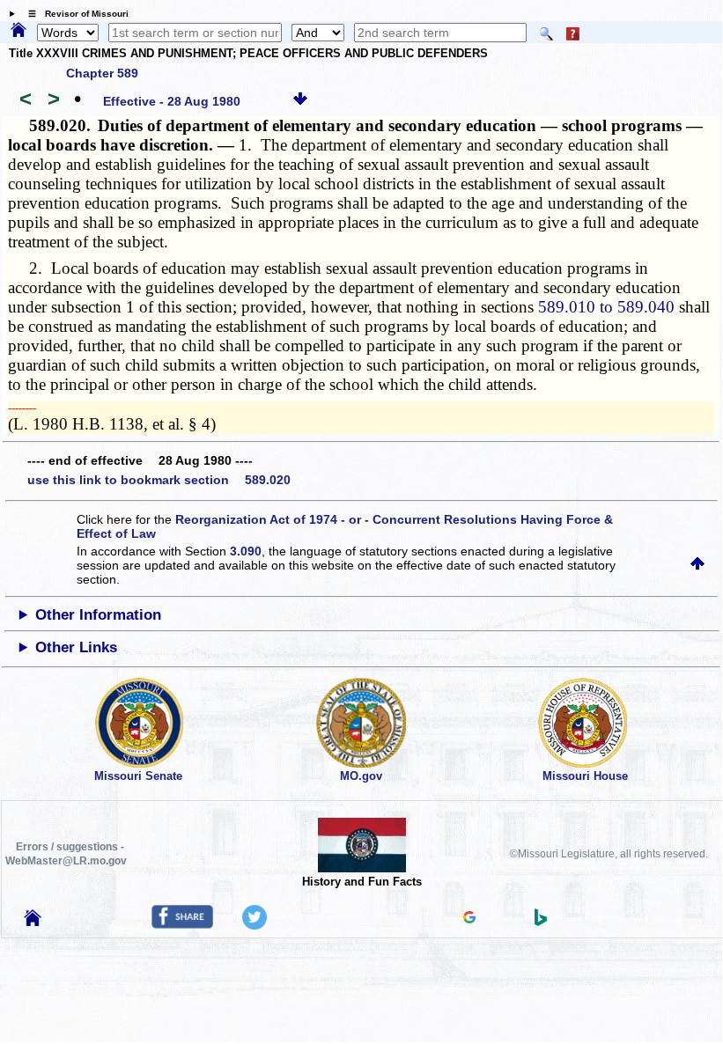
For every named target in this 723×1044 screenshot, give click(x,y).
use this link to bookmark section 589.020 (159, 480)
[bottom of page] (300, 101)
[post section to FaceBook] (182, 924)
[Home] (18, 31)
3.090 (246, 551)
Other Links (76, 647)
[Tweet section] (254, 925)
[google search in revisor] (469, 919)
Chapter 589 (102, 73)
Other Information (98, 615)
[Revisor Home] (32, 922)
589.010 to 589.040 (606, 307)
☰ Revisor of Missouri (74, 13)
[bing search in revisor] (541, 922)
